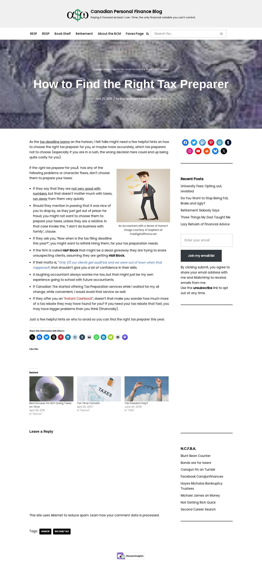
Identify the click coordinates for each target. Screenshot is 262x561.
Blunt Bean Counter (195, 456)
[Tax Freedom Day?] (147, 388)
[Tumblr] (228, 142)
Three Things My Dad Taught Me (205, 217)
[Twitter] (194, 142)
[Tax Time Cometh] (99, 388)
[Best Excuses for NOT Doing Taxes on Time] (51, 388)
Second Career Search (198, 509)
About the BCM (109, 33)
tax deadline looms (55, 142)
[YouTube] (198, 151)
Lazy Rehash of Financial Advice (205, 224)
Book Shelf (63, 33)
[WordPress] (219, 142)
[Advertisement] (207, 370)
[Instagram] (189, 151)
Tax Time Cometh (88, 403)
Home (120, 69)
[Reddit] (207, 151)
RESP (33, 33)
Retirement (84, 33)
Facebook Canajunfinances (202, 476)
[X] (224, 151)
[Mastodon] (202, 142)
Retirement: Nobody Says (200, 210)
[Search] (147, 33)
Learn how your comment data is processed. (124, 515)
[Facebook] (185, 142)
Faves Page (135, 33)
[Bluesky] (215, 151)
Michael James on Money (200, 495)
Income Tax (159, 99)
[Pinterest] (211, 142)
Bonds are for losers (196, 463)
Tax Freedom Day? (136, 403)
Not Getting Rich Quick (198, 502)
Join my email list (201, 256)
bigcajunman (128, 99)
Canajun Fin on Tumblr (198, 469)
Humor (146, 99)
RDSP (46, 33)
